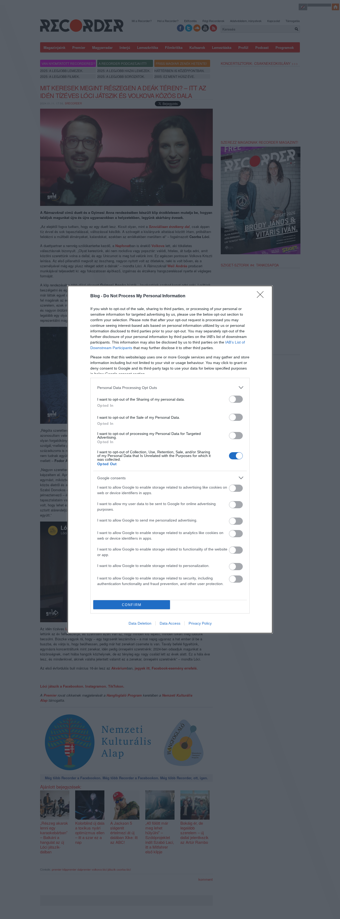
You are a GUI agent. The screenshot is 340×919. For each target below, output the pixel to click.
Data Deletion (140, 623)
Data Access (170, 623)
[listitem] (170, 387)
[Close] (262, 296)
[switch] (236, 399)
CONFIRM (132, 605)
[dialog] (170, 459)
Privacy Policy (200, 623)
